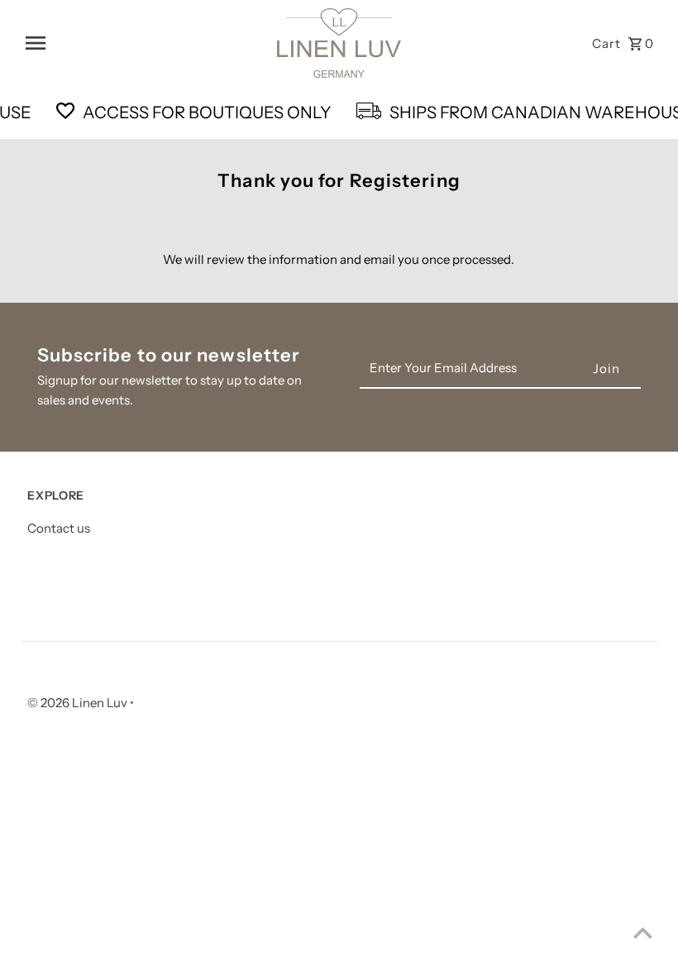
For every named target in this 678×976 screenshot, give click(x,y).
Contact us (58, 528)
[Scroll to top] (642, 932)
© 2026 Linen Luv (78, 702)
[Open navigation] (145, 43)
